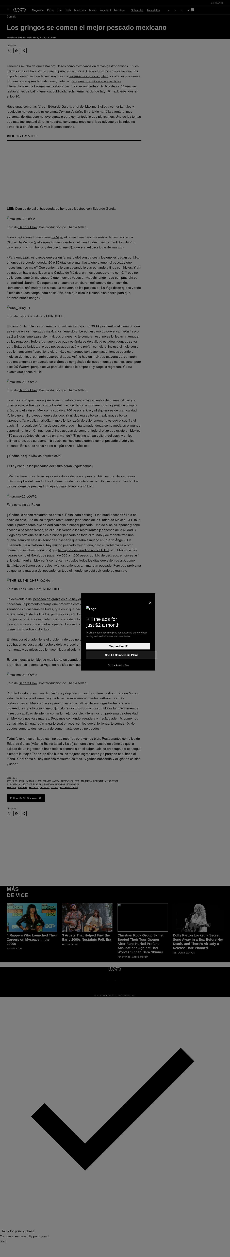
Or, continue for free (118, 665)
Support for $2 (118, 646)
